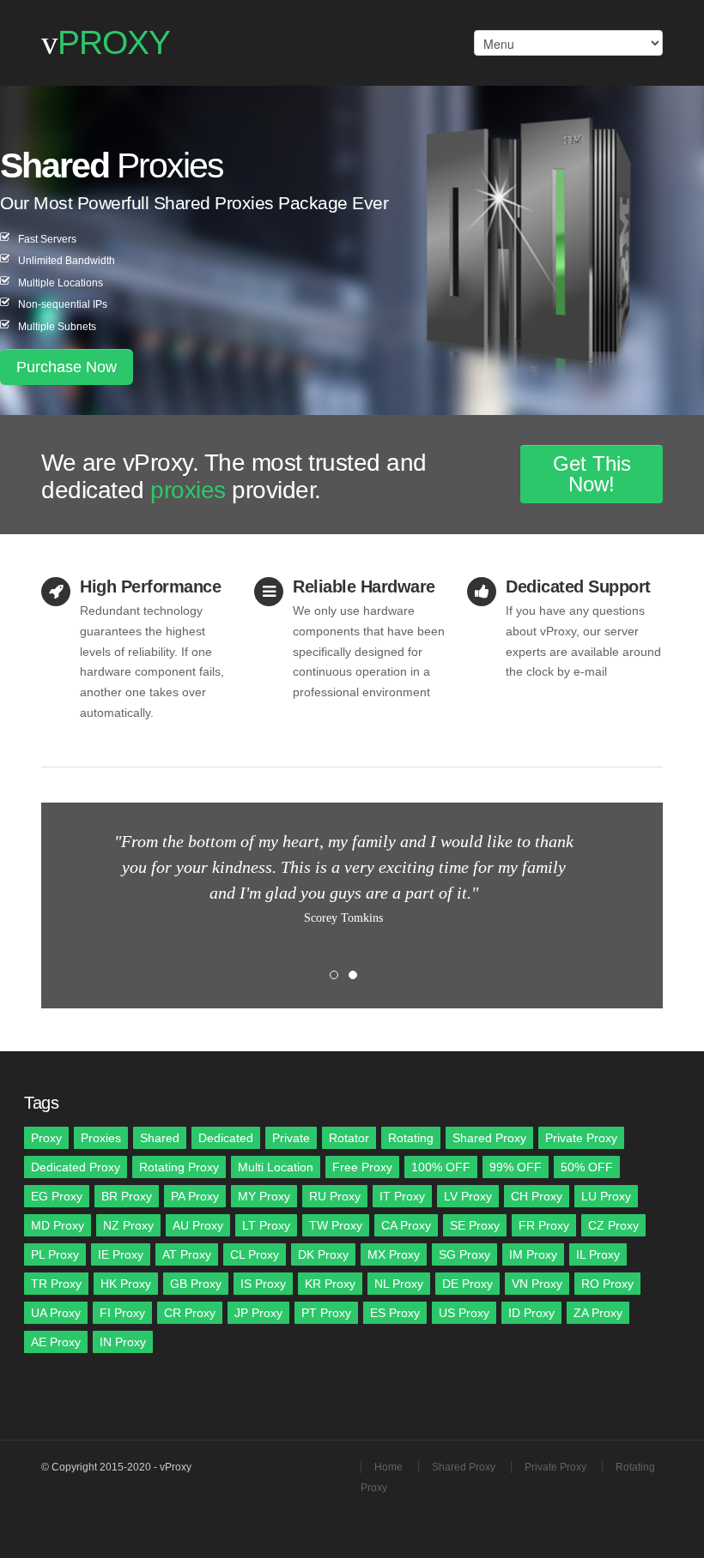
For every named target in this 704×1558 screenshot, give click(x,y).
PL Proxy (55, 1254)
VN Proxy (537, 1283)
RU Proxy (335, 1196)
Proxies (101, 1138)
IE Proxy (120, 1254)
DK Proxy (323, 1254)
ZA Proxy (598, 1313)
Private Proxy (581, 1138)
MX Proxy (393, 1254)
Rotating (411, 1138)
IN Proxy (123, 1342)
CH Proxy (536, 1196)
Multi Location (275, 1167)
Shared (159, 1138)
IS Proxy (263, 1283)
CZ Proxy (613, 1225)
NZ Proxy (128, 1225)
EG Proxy (56, 1196)
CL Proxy (254, 1254)
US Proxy (464, 1313)
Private (291, 1138)
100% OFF (440, 1167)
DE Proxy (467, 1283)
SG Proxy (464, 1254)
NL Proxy (398, 1283)
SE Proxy (475, 1225)
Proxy (46, 1138)
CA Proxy (406, 1225)
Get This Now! (592, 474)
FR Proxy (544, 1225)
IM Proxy (533, 1254)
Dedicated (225, 1138)
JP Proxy (258, 1313)
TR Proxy (56, 1283)
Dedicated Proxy (75, 1167)
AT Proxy (186, 1254)
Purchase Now (66, 367)
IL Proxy (598, 1254)
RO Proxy (607, 1283)
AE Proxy (56, 1342)
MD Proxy (57, 1225)
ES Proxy (395, 1313)
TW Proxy (335, 1225)
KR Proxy (330, 1283)
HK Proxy (125, 1283)
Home (388, 1467)
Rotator (349, 1138)
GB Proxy (196, 1283)
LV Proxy (468, 1196)
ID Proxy (531, 1313)
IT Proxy (402, 1196)
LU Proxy (606, 1196)
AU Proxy (198, 1225)
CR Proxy (189, 1313)
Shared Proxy (489, 1138)
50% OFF (587, 1167)
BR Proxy (126, 1196)
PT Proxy (326, 1313)
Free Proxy (362, 1167)
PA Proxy (195, 1196)
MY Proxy (264, 1196)
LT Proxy (266, 1225)
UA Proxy (56, 1313)
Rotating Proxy (179, 1167)
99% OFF (515, 1167)
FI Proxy (122, 1313)
